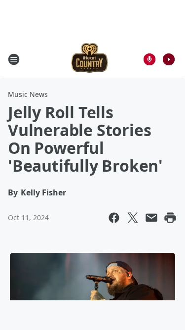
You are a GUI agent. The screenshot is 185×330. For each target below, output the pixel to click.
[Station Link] (89, 59)
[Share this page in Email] (151, 218)
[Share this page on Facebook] (114, 218)
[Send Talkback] (149, 59)
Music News (28, 94)
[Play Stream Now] (169, 59)
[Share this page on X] (133, 218)
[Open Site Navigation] (14, 59)
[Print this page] (170, 218)
